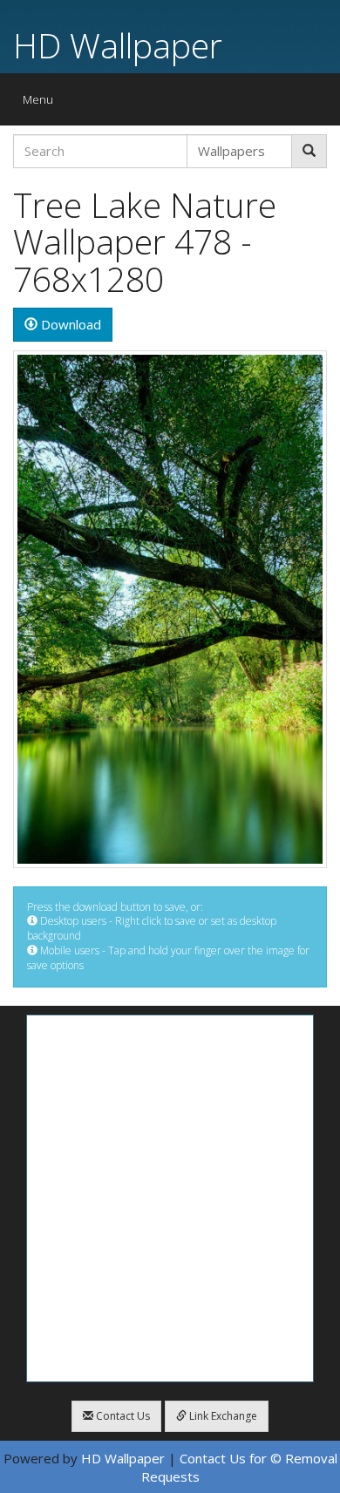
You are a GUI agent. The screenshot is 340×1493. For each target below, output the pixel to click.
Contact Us (121, 1415)
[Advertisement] (170, 1198)
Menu (42, 103)
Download (69, 324)
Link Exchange (222, 1415)
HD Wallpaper (117, 45)
